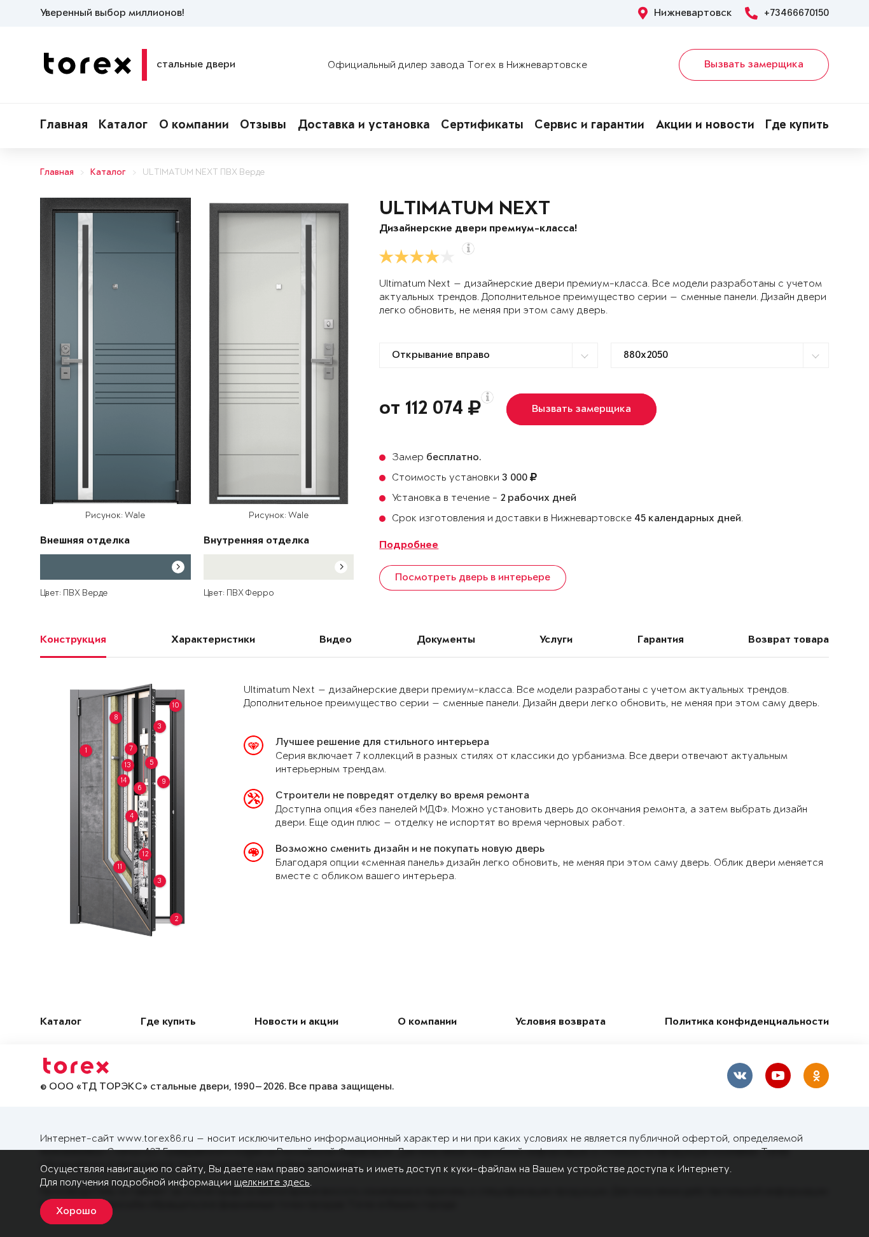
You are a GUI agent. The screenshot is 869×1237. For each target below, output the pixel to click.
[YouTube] (778, 1075)
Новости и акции (296, 1022)
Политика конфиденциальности (747, 1022)
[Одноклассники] (816, 1075)
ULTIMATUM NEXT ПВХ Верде (204, 172)
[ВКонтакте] (740, 1075)
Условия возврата (560, 1022)
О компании (194, 126)
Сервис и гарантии (589, 126)
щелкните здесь (272, 1182)
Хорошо (76, 1211)
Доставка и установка (364, 126)
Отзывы (263, 126)
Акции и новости (705, 126)
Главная (64, 126)
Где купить (797, 126)
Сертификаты (482, 126)
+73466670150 (796, 13)
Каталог (123, 126)
